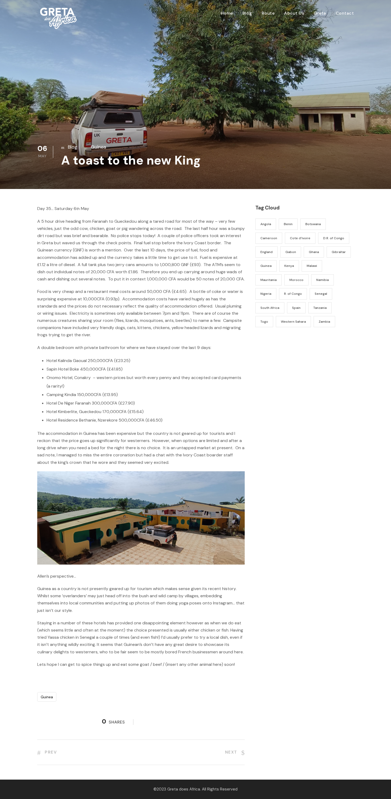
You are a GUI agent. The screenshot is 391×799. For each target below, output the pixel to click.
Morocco (296, 280)
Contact (345, 13)
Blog (247, 13)
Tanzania (320, 308)
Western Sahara (293, 321)
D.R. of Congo (333, 238)
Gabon (290, 252)
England (266, 252)
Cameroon (268, 238)
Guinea (98, 147)
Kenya (289, 266)
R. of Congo (293, 294)
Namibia (322, 280)
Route (268, 13)
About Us (294, 13)
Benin (288, 224)
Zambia (324, 321)
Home (227, 13)
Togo (264, 321)
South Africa (269, 308)
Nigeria (265, 294)
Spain (296, 308)
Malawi (312, 266)
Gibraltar (339, 252)
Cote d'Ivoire (300, 238)
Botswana (313, 224)
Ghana (314, 252)
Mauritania (268, 280)
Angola (265, 224)
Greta (320, 13)
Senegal (321, 294)
